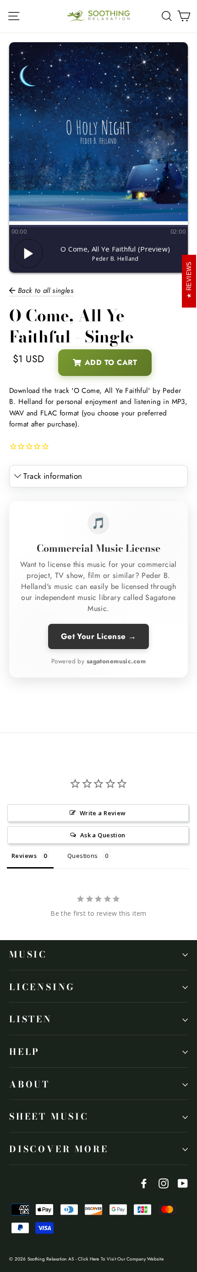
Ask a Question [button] (103, 835)
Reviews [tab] (24, 856)
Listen (30, 1019)
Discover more (58, 1149)
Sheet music (49, 1116)
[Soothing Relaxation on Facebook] (144, 1183)
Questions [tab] (82, 856)
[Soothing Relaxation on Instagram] (164, 1183)
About (29, 1084)
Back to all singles (44, 291)
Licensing (42, 987)
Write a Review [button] (103, 813)
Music (28, 954)
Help (24, 1052)
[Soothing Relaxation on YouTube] (183, 1183)
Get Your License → (99, 636)
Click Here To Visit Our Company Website (121, 1258)
